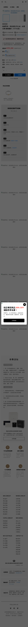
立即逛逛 (14, 320)
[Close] (24, 304)
